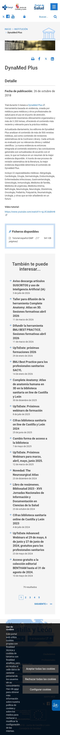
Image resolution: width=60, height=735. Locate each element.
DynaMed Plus (15, 32)
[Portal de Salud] (39, 6)
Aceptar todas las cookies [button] (40, 668)
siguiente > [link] (40, 604)
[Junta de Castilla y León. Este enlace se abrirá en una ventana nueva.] (20, 7)
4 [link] (34, 597)
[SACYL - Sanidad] (7, 7)
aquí (16, 689)
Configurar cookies (40, 689)
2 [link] (25, 597)
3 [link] (30, 597)
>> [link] (51, 604)
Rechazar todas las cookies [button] (40, 679)
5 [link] (39, 597)
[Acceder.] (24, 16)
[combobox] (45, 17)
